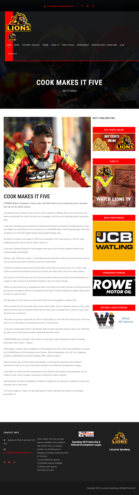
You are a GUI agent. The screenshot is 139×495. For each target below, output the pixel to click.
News (16, 45)
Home (9, 45)
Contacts (12, 54)
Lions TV (55, 45)
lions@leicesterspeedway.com (60, 6)
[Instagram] (93, 6)
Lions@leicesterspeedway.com (17, 452)
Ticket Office (68, 45)
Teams (45, 45)
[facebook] (82, 6)
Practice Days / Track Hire (104, 45)
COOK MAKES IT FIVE (27, 196)
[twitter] (87, 6)
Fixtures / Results (31, 45)
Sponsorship (83, 45)
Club (122, 45)
